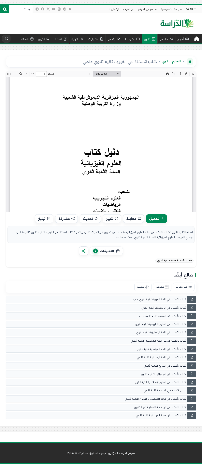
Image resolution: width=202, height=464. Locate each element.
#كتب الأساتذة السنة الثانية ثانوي (174, 260)
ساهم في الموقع (147, 9)
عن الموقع (128, 9)
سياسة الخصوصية (171, 9)
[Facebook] (42, 9)
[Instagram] (59, 9)
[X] (48, 9)
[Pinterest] (64, 9)
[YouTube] (53, 9)
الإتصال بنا (113, 9)
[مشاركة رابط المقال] (83, 250)
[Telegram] (37, 9)
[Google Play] (70, 9)
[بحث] (4, 9)
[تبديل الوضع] (6, 39)
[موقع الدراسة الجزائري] (177, 23)
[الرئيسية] (196, 39)
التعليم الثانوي (171, 61)
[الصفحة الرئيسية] (190, 61)
